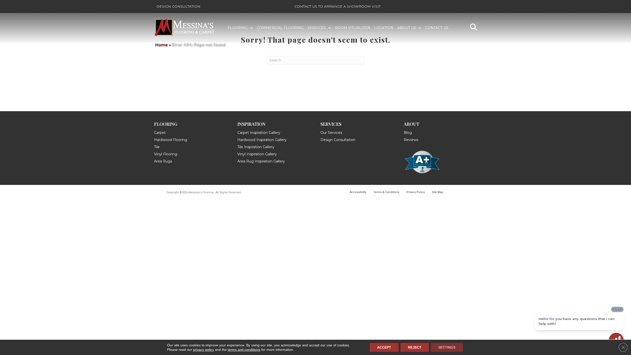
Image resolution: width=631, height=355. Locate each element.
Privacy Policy (415, 192)
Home (161, 45)
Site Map (437, 192)
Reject (414, 347)
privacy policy (203, 350)
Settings (447, 347)
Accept (384, 347)
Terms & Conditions (386, 192)
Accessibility (358, 192)
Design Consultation (178, 6)
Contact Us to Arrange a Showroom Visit (338, 6)
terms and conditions (244, 350)
